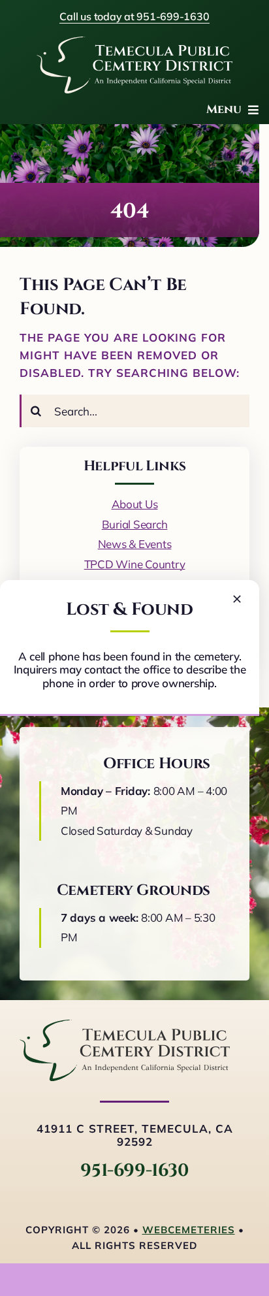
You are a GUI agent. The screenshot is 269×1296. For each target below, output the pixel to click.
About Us (135, 504)
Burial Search (135, 524)
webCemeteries (188, 1229)
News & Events (135, 544)
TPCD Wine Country (134, 564)
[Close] (237, 599)
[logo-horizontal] (125, 1025)
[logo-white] (134, 42)
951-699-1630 (134, 1170)
